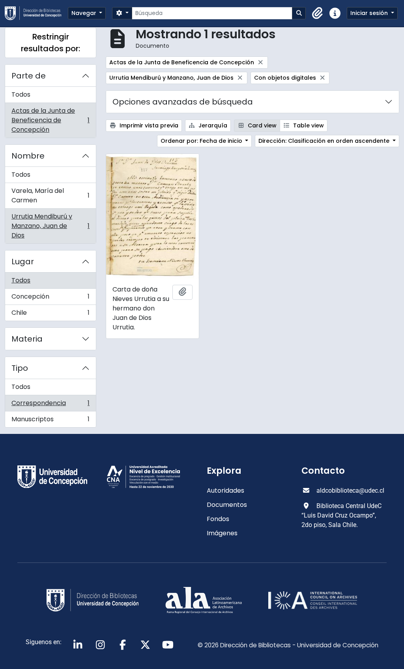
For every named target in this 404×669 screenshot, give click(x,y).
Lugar (22, 261)
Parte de (28, 75)
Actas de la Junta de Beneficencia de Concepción (50, 120)
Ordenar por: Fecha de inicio (202, 141)
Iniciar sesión (369, 13)
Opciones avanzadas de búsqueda (182, 101)
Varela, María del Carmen (50, 195)
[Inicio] (36, 13)
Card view (261, 125)
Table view (308, 125)
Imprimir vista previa (148, 125)
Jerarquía (212, 125)
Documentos (227, 504)
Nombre (28, 155)
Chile (50, 314)
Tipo (19, 368)
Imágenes (222, 533)
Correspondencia (50, 404)
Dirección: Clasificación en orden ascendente (324, 141)
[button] (317, 13)
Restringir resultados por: (50, 42)
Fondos (218, 518)
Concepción (50, 298)
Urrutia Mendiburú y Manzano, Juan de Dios (50, 226)
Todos (20, 94)
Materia (27, 338)
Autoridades (225, 490)
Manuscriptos (50, 421)
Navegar (84, 13)
